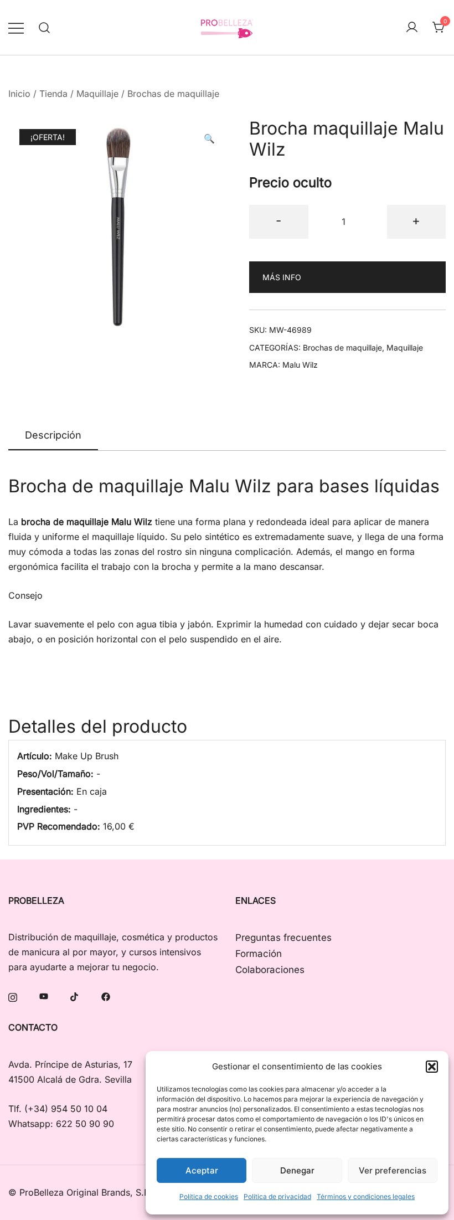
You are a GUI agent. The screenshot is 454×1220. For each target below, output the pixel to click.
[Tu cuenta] (412, 27)
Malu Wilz (300, 364)
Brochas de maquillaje (173, 93)
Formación (258, 953)
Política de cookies (208, 1196)
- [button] (278, 220)
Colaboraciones (270, 969)
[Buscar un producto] (44, 27)
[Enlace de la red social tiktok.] (74, 995)
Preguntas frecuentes (283, 937)
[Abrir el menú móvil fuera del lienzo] (16, 27)
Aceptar (201, 1170)
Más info (281, 277)
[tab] (53, 435)
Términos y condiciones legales (366, 1196)
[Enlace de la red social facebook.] (105, 995)
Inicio (19, 93)
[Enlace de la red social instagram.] (12, 995)
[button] (431, 1066)
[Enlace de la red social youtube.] (43, 995)
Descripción (53, 435)
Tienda (53, 93)
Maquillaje (97, 93)
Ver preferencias (392, 1170)
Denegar (297, 1170)
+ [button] (416, 220)
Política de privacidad (277, 1196)
